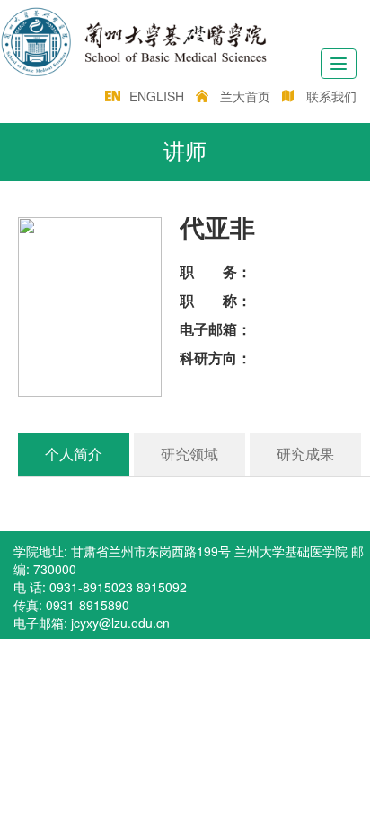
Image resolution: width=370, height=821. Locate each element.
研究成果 (305, 454)
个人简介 (73, 454)
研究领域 (189, 454)
